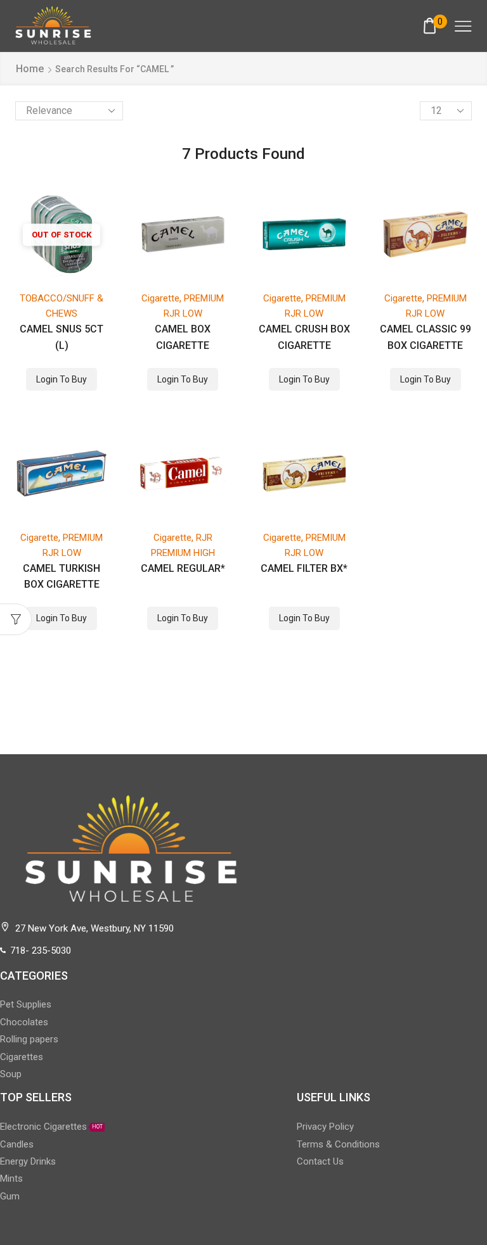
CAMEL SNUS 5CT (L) (61, 337)
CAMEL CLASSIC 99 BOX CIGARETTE (425, 337)
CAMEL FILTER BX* (304, 568)
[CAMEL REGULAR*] (182, 473)
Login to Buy (61, 379)
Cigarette (160, 298)
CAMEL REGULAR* (183, 568)
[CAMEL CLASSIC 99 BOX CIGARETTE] (425, 234)
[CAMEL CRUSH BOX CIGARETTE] (304, 234)
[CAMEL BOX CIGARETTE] (182, 234)
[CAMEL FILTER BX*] (304, 473)
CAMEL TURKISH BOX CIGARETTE (61, 576)
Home (30, 69)
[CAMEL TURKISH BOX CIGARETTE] (61, 473)
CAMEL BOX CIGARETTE (183, 337)
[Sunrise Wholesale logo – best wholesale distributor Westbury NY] (53, 25)
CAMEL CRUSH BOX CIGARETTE (304, 337)
